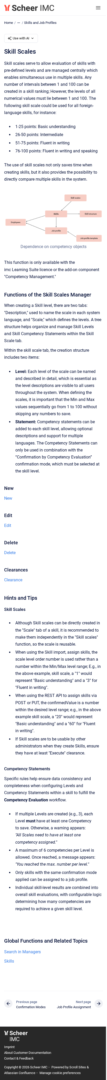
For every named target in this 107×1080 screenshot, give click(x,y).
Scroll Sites (77, 1067)
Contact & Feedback (19, 1058)
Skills (9, 961)
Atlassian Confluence (19, 1073)
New (8, 498)
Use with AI (21, 38)
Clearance (13, 579)
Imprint (9, 1047)
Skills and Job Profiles (40, 23)
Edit (7, 525)
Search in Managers (22, 951)
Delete (10, 552)
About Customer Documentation (27, 1053)
